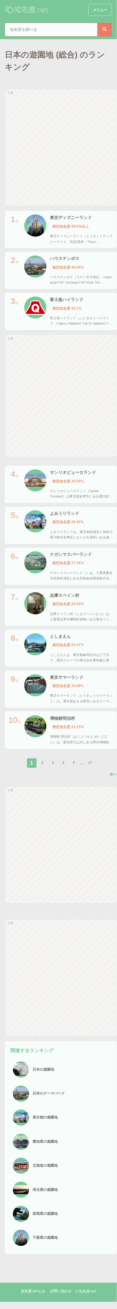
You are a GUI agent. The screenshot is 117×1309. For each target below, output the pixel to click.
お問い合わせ (61, 1291)
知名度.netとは (33, 1291)
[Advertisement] (58, 147)
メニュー (100, 10)
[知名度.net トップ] (27, 10)
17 (90, 763)
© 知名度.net (85, 1291)
